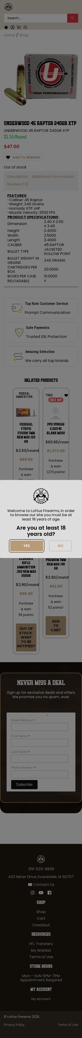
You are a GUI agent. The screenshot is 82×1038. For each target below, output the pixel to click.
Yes (26, 545)
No (60, 545)
